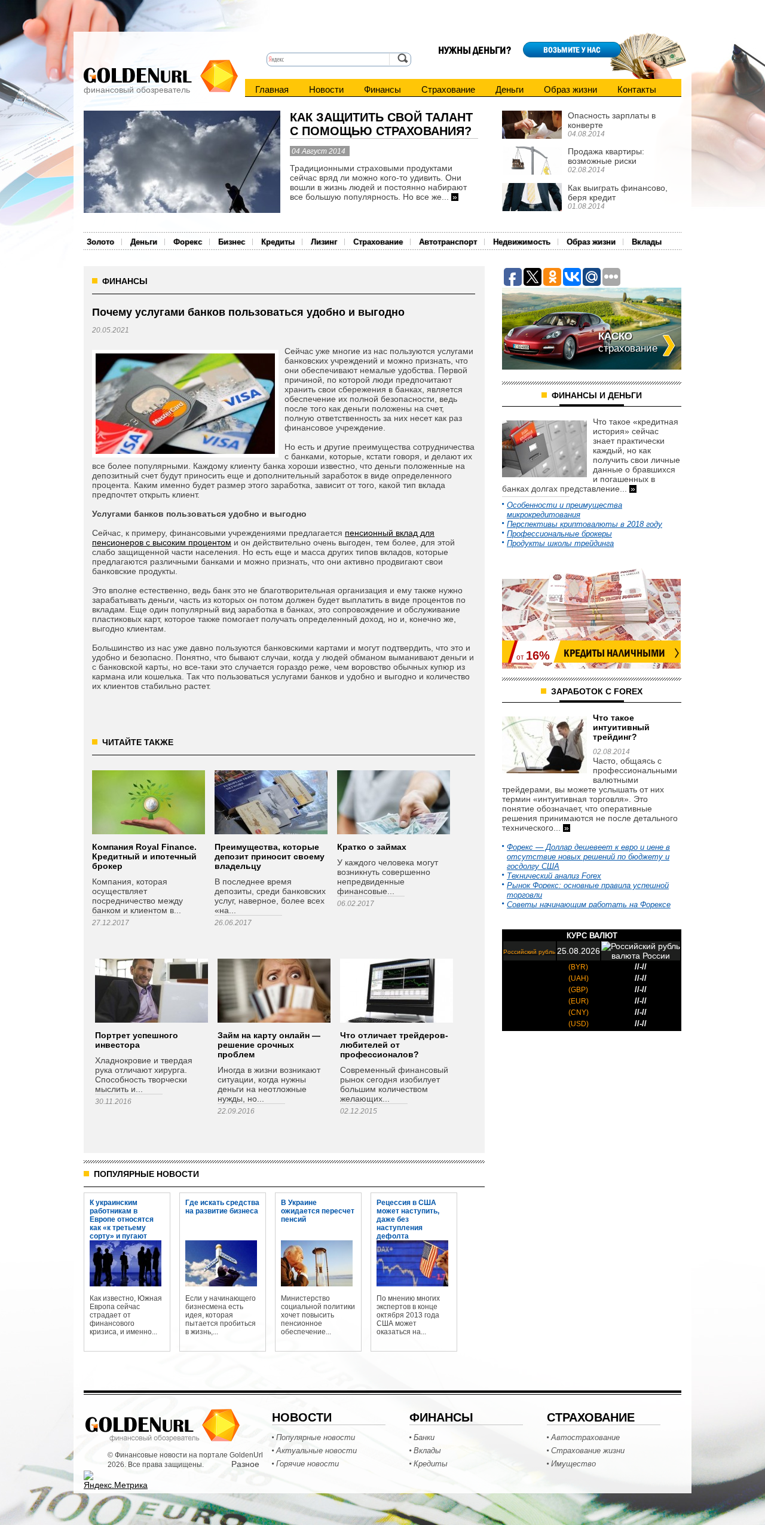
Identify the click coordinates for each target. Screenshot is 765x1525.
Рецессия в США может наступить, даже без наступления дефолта (408, 1210)
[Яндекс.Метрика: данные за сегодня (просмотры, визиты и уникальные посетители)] (116, 1480)
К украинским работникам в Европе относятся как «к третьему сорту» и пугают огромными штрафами (122, 1210)
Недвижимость (521, 241)
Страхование (448, 89)
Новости (326, 89)
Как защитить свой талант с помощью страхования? (381, 124)
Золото (100, 241)
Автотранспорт (448, 241)
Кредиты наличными (614, 653)
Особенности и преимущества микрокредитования (564, 510)
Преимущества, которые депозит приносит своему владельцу (270, 856)
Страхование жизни (588, 1450)
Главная (272, 89)
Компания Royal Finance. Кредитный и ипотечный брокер (144, 856)
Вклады (647, 241)
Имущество (573, 1463)
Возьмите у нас (572, 49)
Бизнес (231, 241)
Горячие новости (307, 1463)
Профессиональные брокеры (559, 533)
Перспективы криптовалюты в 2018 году (584, 524)
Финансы (382, 89)
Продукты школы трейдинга (560, 543)
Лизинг (324, 241)
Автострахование (585, 1437)
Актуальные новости (316, 1450)
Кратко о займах (371, 847)
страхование (627, 342)
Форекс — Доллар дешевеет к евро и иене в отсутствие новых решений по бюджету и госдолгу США (588, 857)
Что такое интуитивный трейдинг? (621, 727)
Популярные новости (315, 1437)
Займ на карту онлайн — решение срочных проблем (269, 1044)
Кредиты (278, 241)
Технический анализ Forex (554, 875)
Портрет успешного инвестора (136, 1040)
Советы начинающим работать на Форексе (589, 904)
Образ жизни (570, 89)
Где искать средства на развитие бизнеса (222, 1206)
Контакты (636, 89)
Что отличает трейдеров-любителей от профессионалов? (394, 1044)
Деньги (509, 89)
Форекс (187, 241)
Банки (424, 1437)
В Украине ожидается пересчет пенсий (317, 1210)
